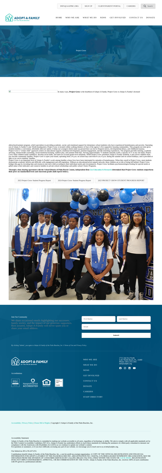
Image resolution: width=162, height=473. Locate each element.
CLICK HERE (125, 458)
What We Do (90, 18)
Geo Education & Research (101, 170)
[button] (148, 6)
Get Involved (118, 18)
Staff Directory (93, 397)
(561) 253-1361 (131, 362)
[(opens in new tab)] (15, 389)
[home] (22, 17)
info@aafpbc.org (125, 364)
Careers (88, 392)
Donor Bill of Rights (42, 423)
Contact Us (136, 18)
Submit (116, 335)
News (103, 18)
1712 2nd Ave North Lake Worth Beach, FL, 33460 (130, 359)
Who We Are (72, 18)
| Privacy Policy (27, 423)
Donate (150, 18)
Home (59, 18)
